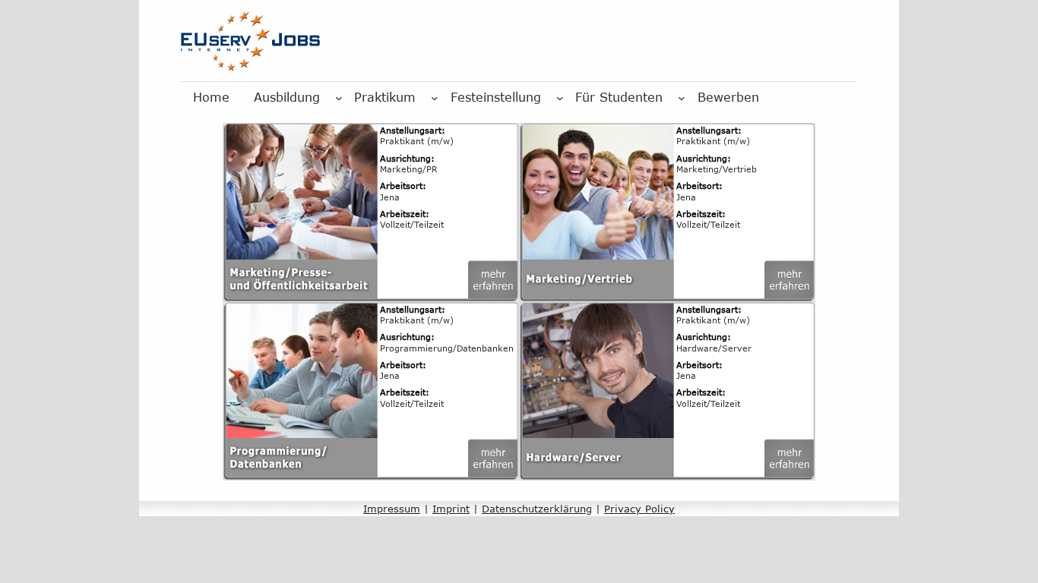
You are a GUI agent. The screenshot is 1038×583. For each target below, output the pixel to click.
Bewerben (728, 97)
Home (211, 97)
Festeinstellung (496, 97)
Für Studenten (619, 97)
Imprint (451, 509)
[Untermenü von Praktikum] (434, 98)
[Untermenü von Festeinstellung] (560, 98)
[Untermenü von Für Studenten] (681, 98)
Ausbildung (287, 97)
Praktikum (385, 97)
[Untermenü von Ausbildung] (339, 98)
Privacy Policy (639, 509)
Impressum (391, 509)
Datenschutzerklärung (537, 509)
